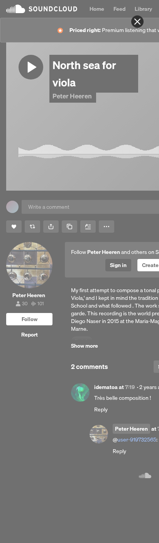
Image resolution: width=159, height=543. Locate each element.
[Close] (137, 21)
